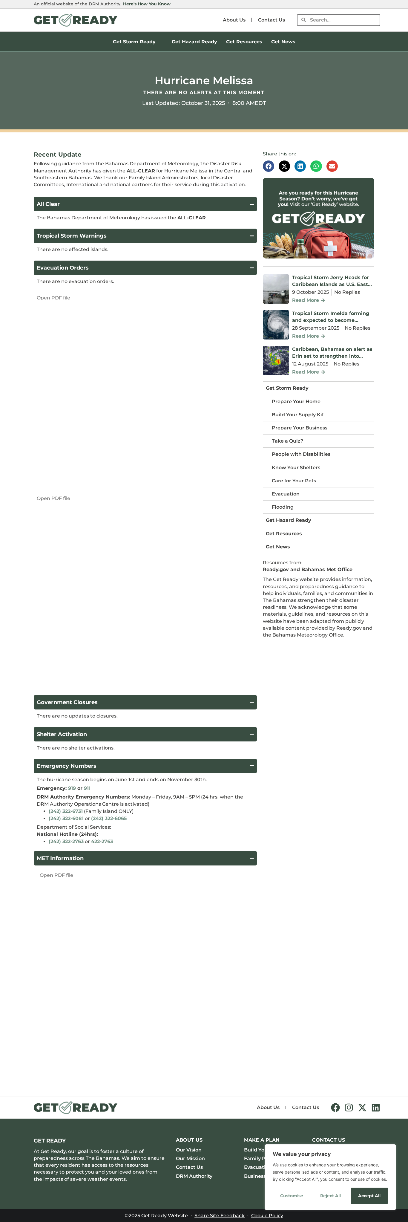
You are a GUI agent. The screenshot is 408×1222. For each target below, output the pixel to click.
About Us (234, 20)
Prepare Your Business (299, 428)
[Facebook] (335, 1107)
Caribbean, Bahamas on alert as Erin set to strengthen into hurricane (332, 356)
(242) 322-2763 (66, 841)
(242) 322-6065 (109, 818)
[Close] (389, 1149)
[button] (268, 166)
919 (72, 788)
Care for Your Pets (294, 481)
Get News (283, 42)
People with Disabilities (301, 454)
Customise (291, 1195)
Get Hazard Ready (194, 42)
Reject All (330, 1195)
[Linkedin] (375, 1107)
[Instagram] (348, 1107)
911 (87, 788)
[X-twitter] (362, 1107)
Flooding (283, 507)
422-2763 (102, 841)
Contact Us (271, 20)
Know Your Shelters (296, 467)
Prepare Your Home (296, 401)
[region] (330, 1177)
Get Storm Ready (134, 42)
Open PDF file (53, 298)
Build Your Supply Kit (298, 414)
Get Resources (244, 42)
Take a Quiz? (287, 441)
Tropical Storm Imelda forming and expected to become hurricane (330, 320)
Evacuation (286, 494)
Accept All (369, 1195)
